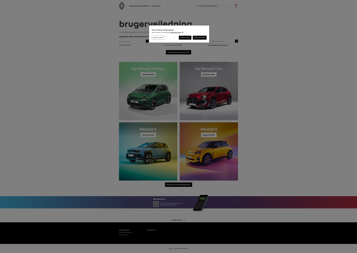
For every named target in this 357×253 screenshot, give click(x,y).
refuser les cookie (185, 37)
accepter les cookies (200, 37)
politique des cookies (175, 32)
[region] (179, 34)
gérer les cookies (158, 37)
